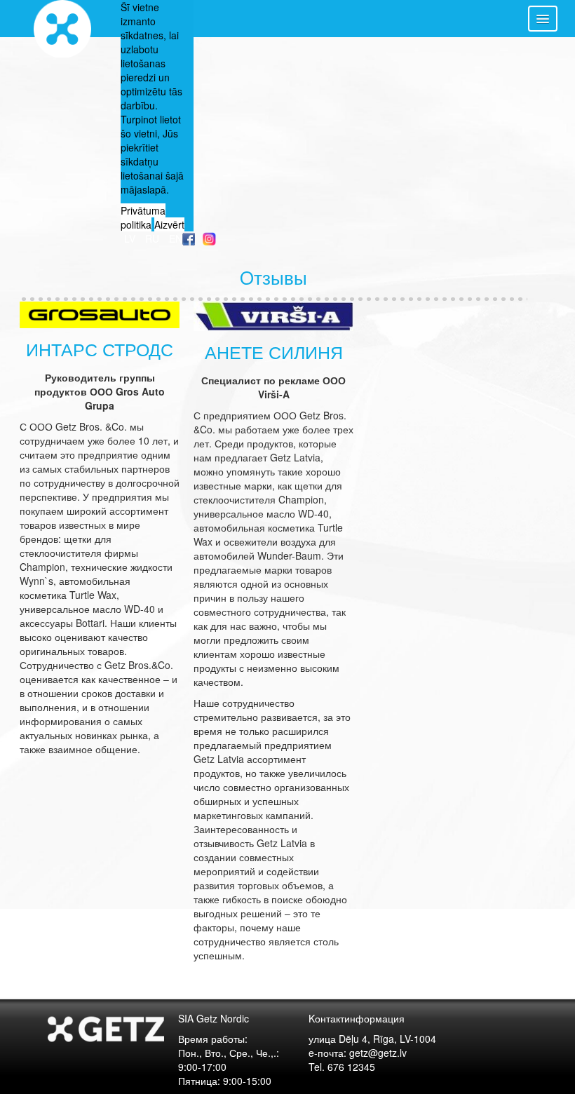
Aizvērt (169, 224)
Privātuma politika (143, 217)
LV (131, 238)
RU (153, 238)
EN (175, 238)
